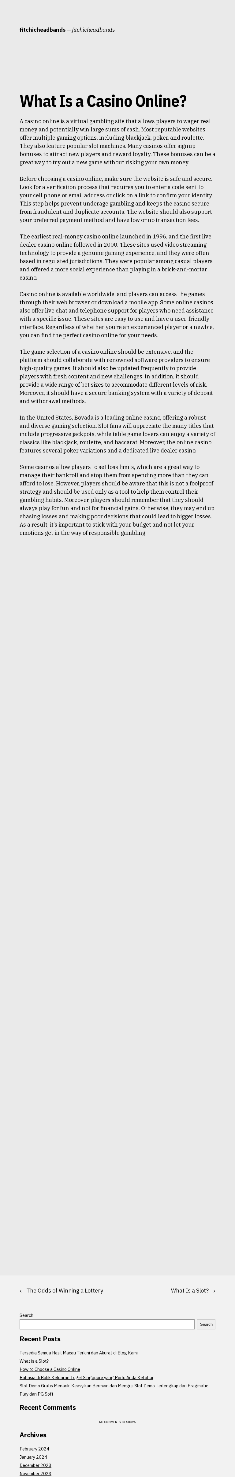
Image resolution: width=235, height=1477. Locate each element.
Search (26, 1315)
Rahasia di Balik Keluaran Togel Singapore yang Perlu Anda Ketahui (86, 1377)
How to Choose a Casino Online (50, 1369)
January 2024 (33, 1457)
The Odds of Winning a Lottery (64, 1290)
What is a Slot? (34, 1361)
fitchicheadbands (42, 29)
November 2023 (35, 1473)
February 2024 (34, 1449)
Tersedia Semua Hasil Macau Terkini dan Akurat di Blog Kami (79, 1353)
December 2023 (35, 1465)
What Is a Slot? (190, 1290)
